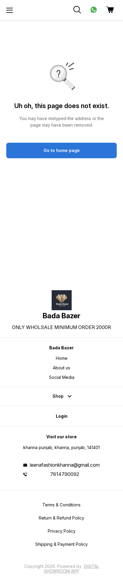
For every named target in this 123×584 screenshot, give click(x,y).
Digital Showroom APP (71, 569)
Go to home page (62, 150)
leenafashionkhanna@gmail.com (65, 465)
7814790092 (64, 474)
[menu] (9, 10)
